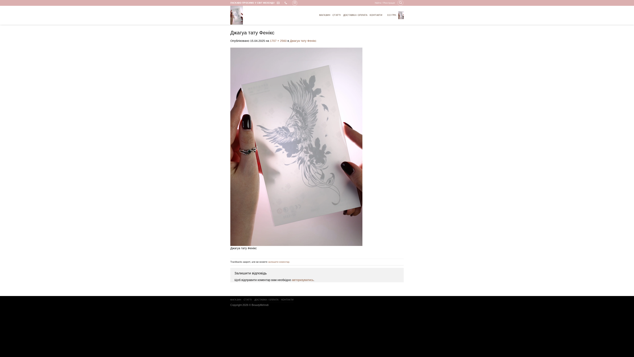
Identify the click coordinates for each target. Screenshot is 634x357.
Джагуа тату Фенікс (303, 40)
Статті (337, 15)
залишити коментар (278, 261)
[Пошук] (400, 3)
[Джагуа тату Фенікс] (296, 146)
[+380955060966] (286, 2)
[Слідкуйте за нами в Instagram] (294, 3)
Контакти (376, 15)
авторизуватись (303, 280)
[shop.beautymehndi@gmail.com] (278, 2)
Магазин (324, 15)
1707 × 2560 (278, 40)
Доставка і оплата (355, 15)
